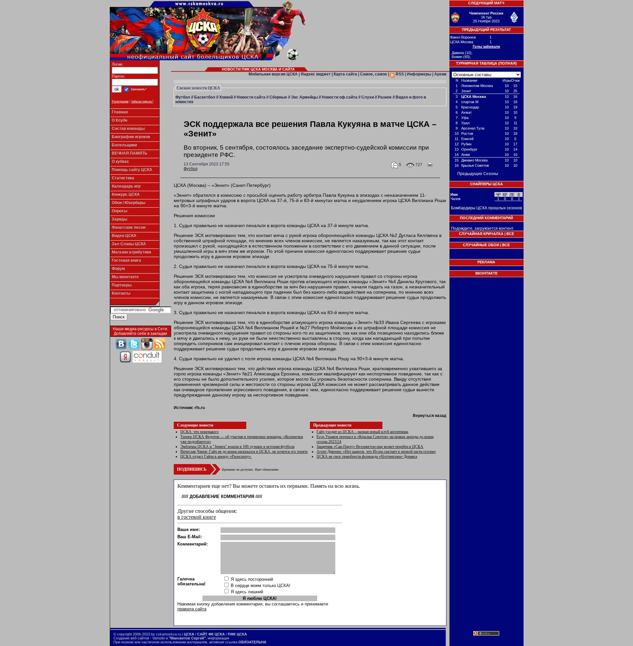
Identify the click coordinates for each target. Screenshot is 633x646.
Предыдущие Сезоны (477, 173)
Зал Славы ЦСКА (129, 244)
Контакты (121, 293)
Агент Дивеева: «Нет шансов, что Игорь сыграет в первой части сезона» (376, 451)
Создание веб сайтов (131, 638)
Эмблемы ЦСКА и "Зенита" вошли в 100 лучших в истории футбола (237, 446)
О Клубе (120, 120)
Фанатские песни (128, 227)
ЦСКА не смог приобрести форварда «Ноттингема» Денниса (366, 456)
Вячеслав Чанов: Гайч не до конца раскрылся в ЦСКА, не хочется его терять (244, 451)
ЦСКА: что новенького (199, 431)
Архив (440, 74)
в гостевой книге (196, 517)
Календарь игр (126, 186)
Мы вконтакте (125, 277)
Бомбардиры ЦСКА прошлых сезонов (486, 208)
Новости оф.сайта (339, 97)
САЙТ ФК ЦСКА (211, 634)
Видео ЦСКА (124, 235)
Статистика (123, 178)
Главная (120, 112)
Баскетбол (204, 97)
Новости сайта (251, 97)
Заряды (119, 219)
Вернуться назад (429, 415)
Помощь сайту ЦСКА (132, 169)
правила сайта (191, 608)
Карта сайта (345, 74)
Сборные (278, 97)
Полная (507, 63)
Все (510, 234)
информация (218, 638)
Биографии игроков (131, 136)
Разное (385, 97)
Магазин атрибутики (131, 252)
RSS (399, 74)
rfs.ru (200, 407)
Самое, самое (373, 74)
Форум (118, 268)
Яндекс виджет (316, 74)
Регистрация (120, 101)
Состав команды (128, 128)
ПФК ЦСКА (237, 634)
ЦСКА (189, 634)
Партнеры (122, 285)
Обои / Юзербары (128, 202)
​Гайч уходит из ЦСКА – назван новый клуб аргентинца (362, 431)
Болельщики (124, 145)
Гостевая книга (126, 260)
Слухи (367, 97)
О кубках (120, 161)
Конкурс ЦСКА (126, 194)
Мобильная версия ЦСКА (273, 74)
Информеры (419, 74)
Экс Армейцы (304, 97)
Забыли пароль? (142, 101)
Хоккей (226, 97)
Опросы (119, 211)
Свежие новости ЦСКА (198, 87)
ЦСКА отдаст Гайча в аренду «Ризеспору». (216, 456)
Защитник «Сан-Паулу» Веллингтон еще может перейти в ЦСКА (369, 446)
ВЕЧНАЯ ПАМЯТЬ (129, 153)
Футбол (182, 97)
